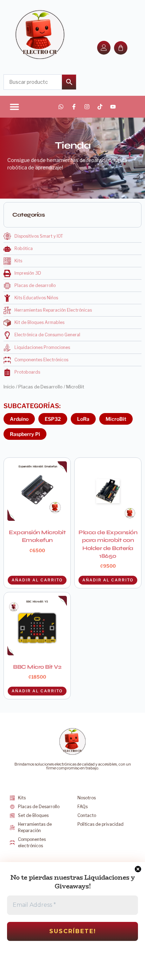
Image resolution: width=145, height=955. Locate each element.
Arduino (19, 419)
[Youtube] (113, 106)
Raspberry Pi (25, 434)
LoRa (83, 419)
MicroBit (116, 419)
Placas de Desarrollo (40, 386)
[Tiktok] (100, 106)
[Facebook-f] (74, 106)
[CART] (120, 48)
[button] (14, 106)
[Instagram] (87, 106)
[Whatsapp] (61, 106)
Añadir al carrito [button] (37, 580)
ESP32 (53, 419)
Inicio (9, 386)
